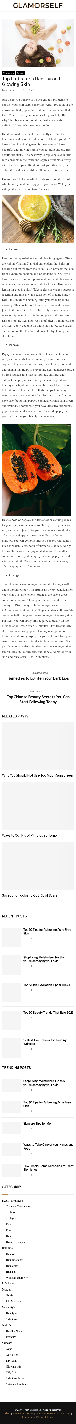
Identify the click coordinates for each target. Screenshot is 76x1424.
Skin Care (11, 1319)
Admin (10, 90)
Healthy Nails (14, 1331)
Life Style (8, 1283)
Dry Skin (11, 1360)
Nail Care (7, 1325)
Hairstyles (11, 1313)
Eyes (13, 1218)
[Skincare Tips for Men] (11, 1128)
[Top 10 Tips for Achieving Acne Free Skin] (11, 937)
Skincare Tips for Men (37, 1123)
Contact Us (28, 1413)
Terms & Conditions (45, 1413)
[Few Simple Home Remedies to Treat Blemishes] (11, 1170)
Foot (8, 1230)
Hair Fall (11, 1271)
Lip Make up (13, 1301)
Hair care (7, 1248)
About (7, 1413)
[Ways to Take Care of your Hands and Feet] (11, 1149)
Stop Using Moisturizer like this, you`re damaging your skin (44, 959)
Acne (9, 1349)
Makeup (6, 1289)
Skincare (20, 73)
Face (8, 1224)
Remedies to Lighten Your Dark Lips (38, 678)
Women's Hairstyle (17, 1277)
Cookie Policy (29, 1417)
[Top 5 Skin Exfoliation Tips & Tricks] (11, 992)
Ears (12, 1212)
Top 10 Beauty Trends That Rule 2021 (48, 1012)
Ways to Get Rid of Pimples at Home (29, 835)
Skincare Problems (17, 1384)
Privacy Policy (64, 1413)
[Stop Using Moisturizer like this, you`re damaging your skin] (11, 965)
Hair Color (12, 1266)
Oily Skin (11, 1372)
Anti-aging (12, 1355)
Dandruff (11, 1254)
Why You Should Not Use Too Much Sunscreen (37, 775)
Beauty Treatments (12, 1200)
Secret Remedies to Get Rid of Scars (30, 895)
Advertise (16, 1413)
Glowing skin (8, 73)
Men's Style (8, 1307)
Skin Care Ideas (15, 1378)
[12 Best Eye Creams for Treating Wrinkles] (11, 1048)
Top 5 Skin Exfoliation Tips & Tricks (46, 985)
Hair (8, 1236)
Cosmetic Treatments (18, 1206)
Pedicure (11, 1337)
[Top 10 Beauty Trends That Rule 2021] (11, 1020)
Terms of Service (45, 1417)
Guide (9, 1295)
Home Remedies (15, 1242)
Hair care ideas (14, 1260)
